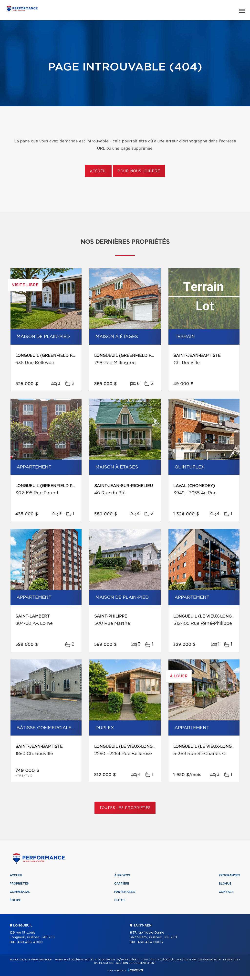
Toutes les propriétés (125, 808)
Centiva (135, 970)
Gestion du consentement (136, 963)
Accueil (98, 171)
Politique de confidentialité (199, 959)
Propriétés (19, 883)
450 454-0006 (150, 942)
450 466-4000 (30, 942)
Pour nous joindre (139, 171)
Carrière (121, 883)
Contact (226, 891)
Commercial (20, 891)
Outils (119, 900)
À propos (122, 875)
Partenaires (124, 891)
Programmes (229, 875)
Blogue (225, 883)
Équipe (15, 900)
